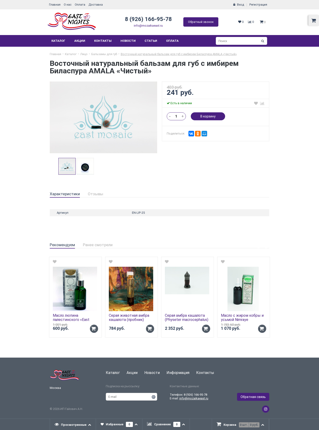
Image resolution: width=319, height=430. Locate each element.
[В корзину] (94, 329)
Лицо (84, 54)
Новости (128, 41)
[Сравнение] (262, 103)
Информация (178, 372)
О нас (67, 4)
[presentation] (73, 424)
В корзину (208, 116)
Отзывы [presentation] (95, 194)
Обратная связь (253, 397)
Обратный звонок (201, 22)
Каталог (58, 41)
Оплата (80, 4)
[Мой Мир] (204, 133)
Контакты (103, 41)
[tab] (65, 194)
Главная (54, 4)
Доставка (96, 4)
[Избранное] (256, 103)
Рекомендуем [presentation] (62, 244)
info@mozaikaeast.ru (148, 25)
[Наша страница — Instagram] (265, 409)
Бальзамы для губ (104, 54)
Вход (240, 4)
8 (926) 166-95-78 (148, 19)
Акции (79, 41)
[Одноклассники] (198, 133)
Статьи (151, 41)
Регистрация (258, 4)
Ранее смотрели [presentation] (98, 244)
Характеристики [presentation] (65, 194)
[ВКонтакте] (191, 133)
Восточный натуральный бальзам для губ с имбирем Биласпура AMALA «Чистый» (179, 54)
